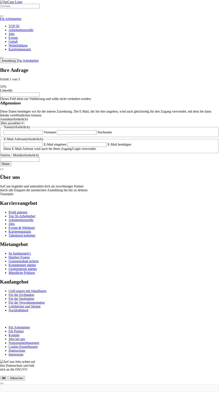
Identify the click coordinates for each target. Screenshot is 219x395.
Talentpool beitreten (22, 235)
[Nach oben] (1, 169)
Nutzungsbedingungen (24, 343)
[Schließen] (1, 383)
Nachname (104, 132)
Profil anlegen (18, 212)
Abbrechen (16, 378)
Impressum (16, 354)
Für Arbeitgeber (19, 327)
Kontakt (14, 335)
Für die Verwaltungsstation (27, 302)
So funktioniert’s (20, 253)
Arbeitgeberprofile (21, 220)
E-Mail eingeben (55, 144)
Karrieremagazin (20, 231)
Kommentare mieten (22, 265)
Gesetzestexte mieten (23, 269)
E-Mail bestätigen (119, 144)
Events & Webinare (22, 227)
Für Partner (16, 331)
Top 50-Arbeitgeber (22, 216)
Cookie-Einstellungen (23, 346)
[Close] (1, 16)
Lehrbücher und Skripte (25, 306)
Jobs (12, 224)
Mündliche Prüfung (22, 272)
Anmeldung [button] (9, 60)
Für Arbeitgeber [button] (10, 19)
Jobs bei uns (17, 339)
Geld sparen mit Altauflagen (27, 291)
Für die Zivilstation (21, 295)
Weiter (6, 164)
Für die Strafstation (21, 298)
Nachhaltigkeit (18, 310)
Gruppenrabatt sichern (23, 261)
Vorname (50, 132)
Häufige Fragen (19, 257)
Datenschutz (17, 350)
